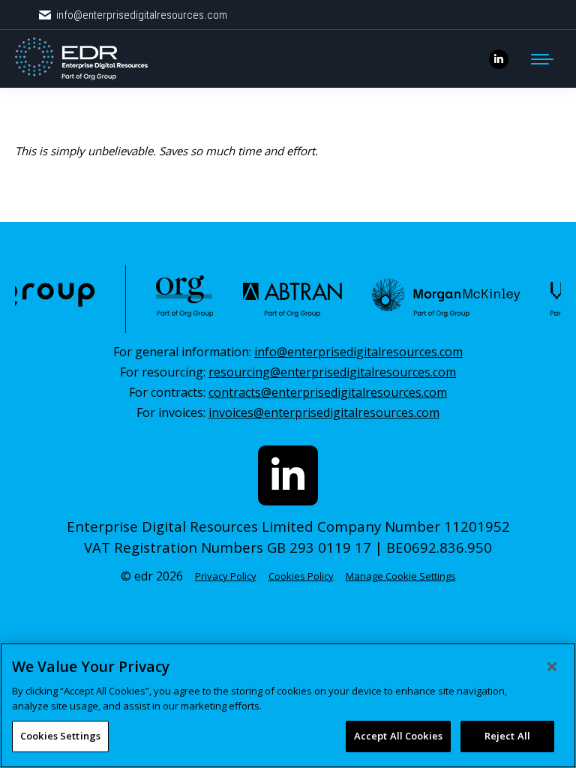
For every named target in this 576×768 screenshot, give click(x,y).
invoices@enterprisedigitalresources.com (324, 412)
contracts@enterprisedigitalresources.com (327, 392)
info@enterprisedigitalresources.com (141, 15)
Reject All (507, 735)
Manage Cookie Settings (401, 576)
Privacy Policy (225, 576)
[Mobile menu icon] (542, 59)
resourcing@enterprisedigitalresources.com (332, 372)
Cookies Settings (60, 735)
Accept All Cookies (398, 735)
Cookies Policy (301, 576)
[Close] (552, 666)
